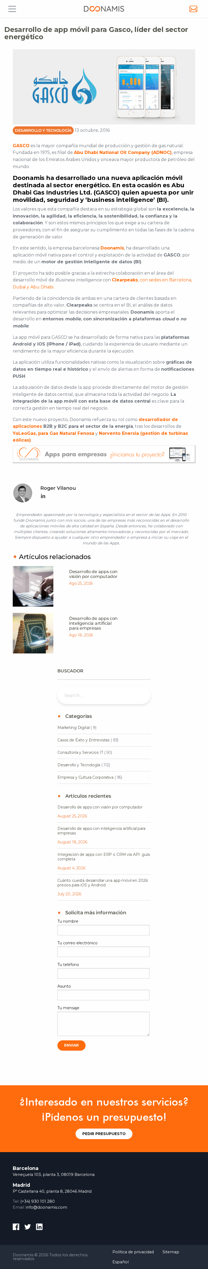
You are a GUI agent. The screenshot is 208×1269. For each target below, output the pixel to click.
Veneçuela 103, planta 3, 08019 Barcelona (54, 1174)
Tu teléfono (68, 964)
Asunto (64, 986)
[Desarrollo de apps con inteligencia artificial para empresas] (33, 633)
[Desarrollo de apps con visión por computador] (33, 586)
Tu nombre (67, 921)
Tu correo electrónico (77, 943)
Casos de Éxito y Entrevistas (83, 740)
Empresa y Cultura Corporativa (85, 777)
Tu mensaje (68, 1007)
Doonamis (104, 9)
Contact (193, 8)
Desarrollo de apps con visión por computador (93, 574)
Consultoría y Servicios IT (80, 752)
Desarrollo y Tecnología (43, 130)
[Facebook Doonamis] (16, 1228)
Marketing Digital (73, 727)
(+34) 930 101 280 (37, 1201)
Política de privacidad (133, 1252)
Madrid (21, 1185)
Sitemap (170, 1252)
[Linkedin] (43, 496)
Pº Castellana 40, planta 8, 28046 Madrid (52, 1191)
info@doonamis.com (46, 1207)
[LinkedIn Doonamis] (39, 1228)
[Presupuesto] (107, 455)
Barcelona (25, 1168)
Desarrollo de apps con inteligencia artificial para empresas (93, 623)
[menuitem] (133, 1252)
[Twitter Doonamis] (27, 1228)
